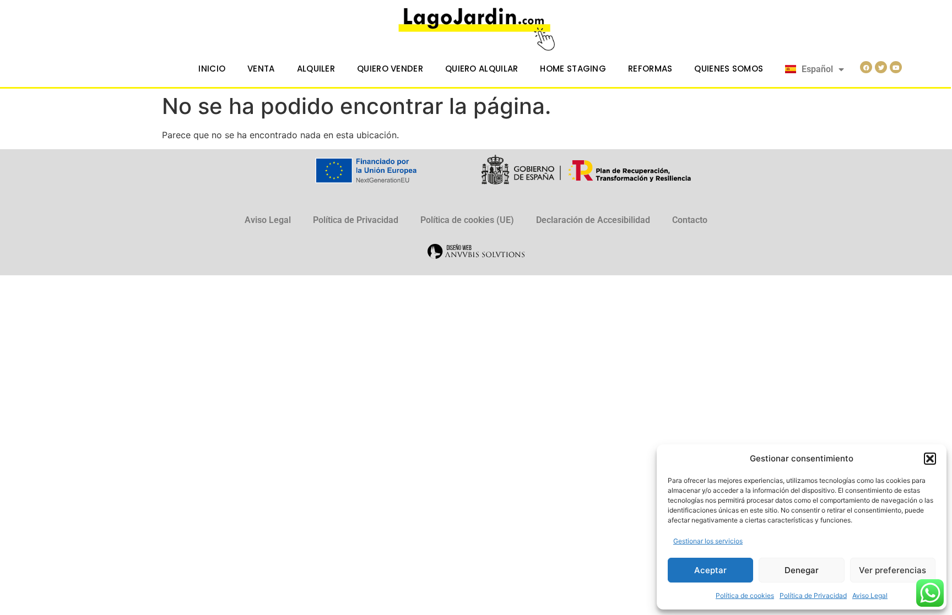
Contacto (689, 220)
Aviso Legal (870, 595)
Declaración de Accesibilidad (593, 220)
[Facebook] (866, 67)
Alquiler (316, 68)
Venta (261, 68)
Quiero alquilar (481, 68)
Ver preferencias (892, 570)
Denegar (802, 570)
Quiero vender (390, 68)
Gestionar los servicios (708, 541)
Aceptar (710, 570)
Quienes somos (728, 68)
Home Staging (573, 68)
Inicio (211, 68)
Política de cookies (745, 595)
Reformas (650, 68)
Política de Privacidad (813, 595)
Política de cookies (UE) (467, 220)
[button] (929, 458)
